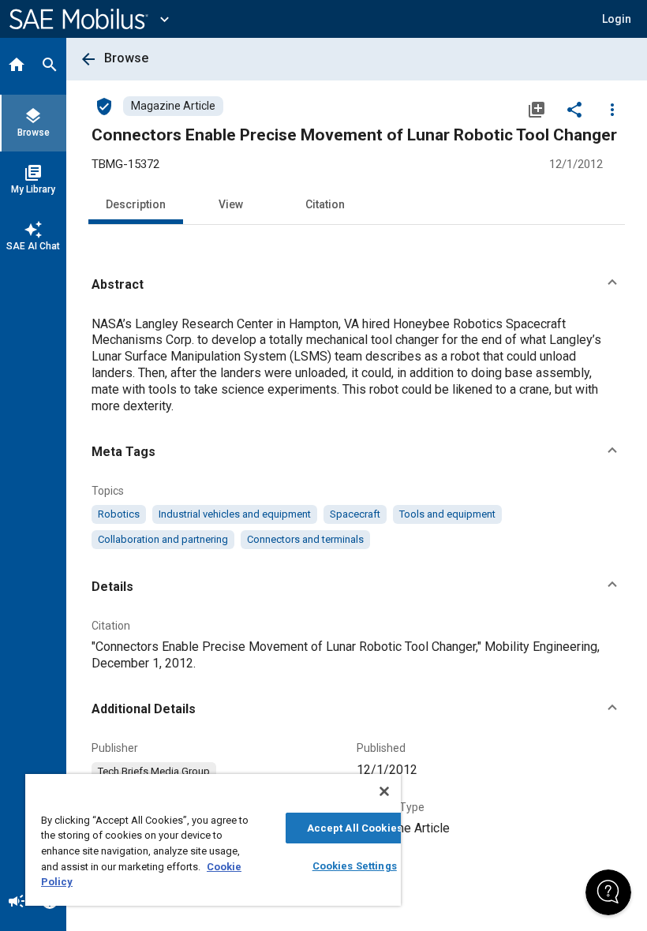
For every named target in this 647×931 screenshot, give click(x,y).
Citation (325, 204)
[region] (213, 840)
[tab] (16, 66)
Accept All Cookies (354, 828)
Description (136, 204)
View (231, 204)
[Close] (384, 791)
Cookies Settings (354, 866)
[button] (356, 285)
